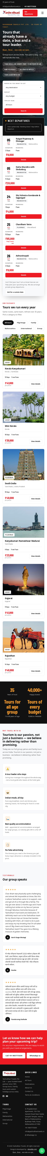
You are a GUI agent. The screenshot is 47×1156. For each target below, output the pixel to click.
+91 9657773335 (31, 1128)
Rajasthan (10, 655)
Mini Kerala (10, 426)
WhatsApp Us (31, 1135)
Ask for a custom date (15, 292)
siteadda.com (32, 1149)
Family (33, 323)
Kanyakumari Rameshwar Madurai (22, 540)
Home (27, 1077)
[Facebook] (3, 1096)
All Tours (28, 1080)
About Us (28, 1088)
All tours (8, 323)
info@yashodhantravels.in (11, 6)
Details (23, 160)
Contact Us (29, 1091)
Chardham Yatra (23, 224)
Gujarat (8, 598)
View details (35, 384)
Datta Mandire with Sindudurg (25, 168)
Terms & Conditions (32, 1095)
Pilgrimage (21, 323)
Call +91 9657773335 (14, 1055)
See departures (29, 13)
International (26, 328)
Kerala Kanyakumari (15, 368)
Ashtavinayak (22, 255)
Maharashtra (10, 328)
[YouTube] (7, 1096)
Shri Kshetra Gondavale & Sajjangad (28, 196)
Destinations (29, 1084)
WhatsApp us (35, 1055)
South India (10, 483)
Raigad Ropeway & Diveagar (25, 139)
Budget (7, 92)
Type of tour (9, 100)
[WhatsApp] (42, 1151)
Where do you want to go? (15, 83)
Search (23, 111)
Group (39, 328)
